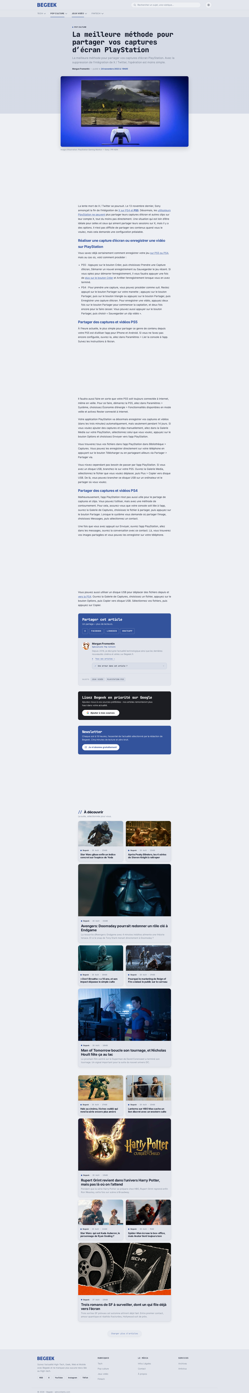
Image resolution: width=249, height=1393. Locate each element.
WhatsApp (127, 631)
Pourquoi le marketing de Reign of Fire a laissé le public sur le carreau (147, 980)
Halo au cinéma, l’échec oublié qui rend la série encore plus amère (99, 1110)
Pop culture (57, 13)
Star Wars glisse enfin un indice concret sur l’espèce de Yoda (98, 856)
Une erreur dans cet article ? (112, 666)
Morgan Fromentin (81, 69)
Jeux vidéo (78, 13)
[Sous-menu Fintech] (102, 13)
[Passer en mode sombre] (208, 5)
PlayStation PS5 (115, 679)
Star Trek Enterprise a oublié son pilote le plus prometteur (146, 1364)
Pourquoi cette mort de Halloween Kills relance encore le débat (99, 1364)
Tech (40, 13)
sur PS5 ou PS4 (159, 253)
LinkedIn (112, 631)
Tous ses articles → (105, 659)
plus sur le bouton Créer (99, 277)
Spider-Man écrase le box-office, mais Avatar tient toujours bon (146, 1234)
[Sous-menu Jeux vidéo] (86, 13)
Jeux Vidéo (97, 679)
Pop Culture (80, 27)
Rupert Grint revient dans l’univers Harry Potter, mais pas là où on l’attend (120, 1182)
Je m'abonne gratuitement (102, 747)
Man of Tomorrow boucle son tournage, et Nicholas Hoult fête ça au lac (123, 1052)
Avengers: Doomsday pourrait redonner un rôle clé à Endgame (124, 928)
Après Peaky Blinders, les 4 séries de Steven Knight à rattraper (147, 856)
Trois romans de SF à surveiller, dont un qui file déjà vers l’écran (123, 1307)
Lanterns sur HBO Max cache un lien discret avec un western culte (147, 1110)
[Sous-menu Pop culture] (66, 13)
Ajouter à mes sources (102, 712)
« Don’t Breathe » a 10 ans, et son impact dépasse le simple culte (98, 980)
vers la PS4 (84, 596)
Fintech (96, 13)
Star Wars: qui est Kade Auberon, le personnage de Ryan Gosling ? (100, 1234)
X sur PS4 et (128, 210)
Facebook (96, 631)
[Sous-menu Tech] (45, 13)
